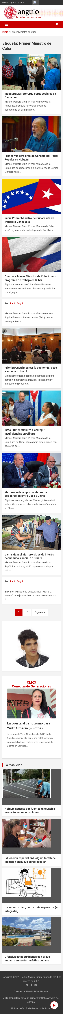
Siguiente (40, 612)
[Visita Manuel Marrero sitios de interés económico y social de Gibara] (31, 533)
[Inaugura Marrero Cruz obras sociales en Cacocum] (31, 72)
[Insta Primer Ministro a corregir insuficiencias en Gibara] (31, 408)
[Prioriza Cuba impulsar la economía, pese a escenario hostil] (31, 346)
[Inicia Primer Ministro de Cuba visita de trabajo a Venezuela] (31, 196)
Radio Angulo (17, 303)
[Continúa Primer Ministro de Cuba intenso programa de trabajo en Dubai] (31, 254)
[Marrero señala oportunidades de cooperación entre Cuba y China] (31, 470)
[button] (13, 646)
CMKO (31, 682)
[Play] (54, 1005)
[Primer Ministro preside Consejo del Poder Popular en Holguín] (31, 134)
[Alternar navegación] (6, 24)
